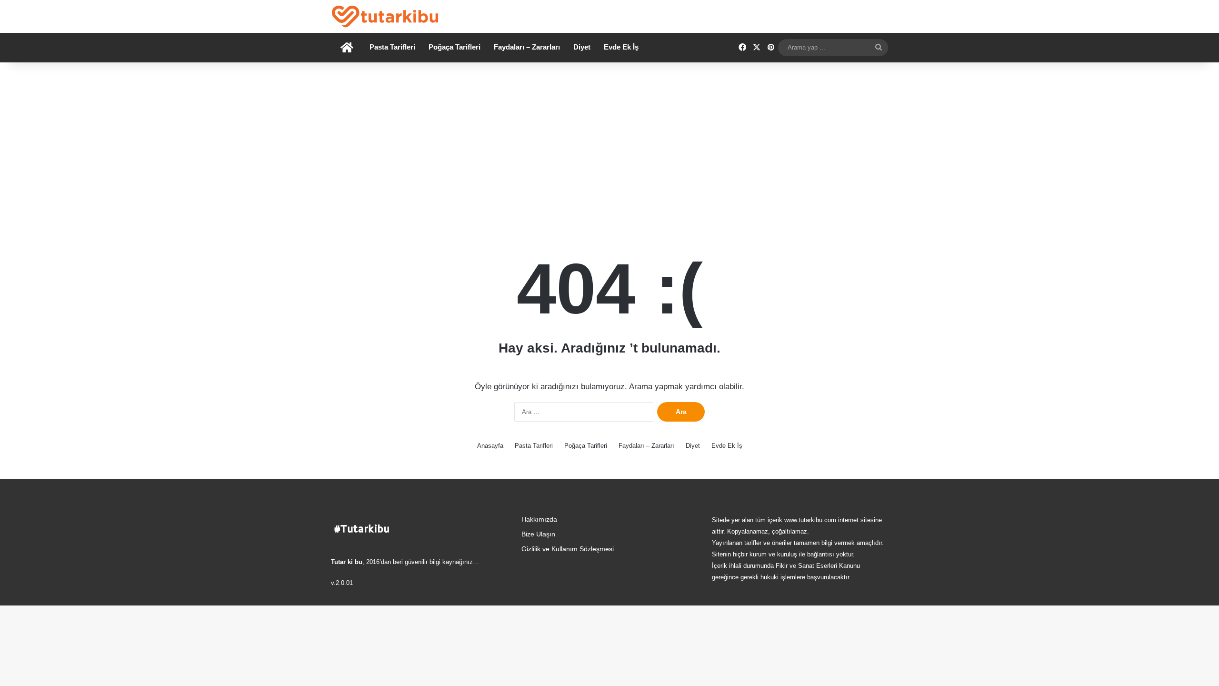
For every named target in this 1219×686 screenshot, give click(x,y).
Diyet (581, 47)
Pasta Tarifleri (392, 47)
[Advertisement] (609, 143)
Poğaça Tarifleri (454, 47)
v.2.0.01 (342, 582)
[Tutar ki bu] (385, 16)
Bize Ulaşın (538, 534)
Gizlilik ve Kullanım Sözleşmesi (567, 549)
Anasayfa (490, 445)
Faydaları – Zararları (527, 47)
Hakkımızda (539, 519)
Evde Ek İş (621, 47)
